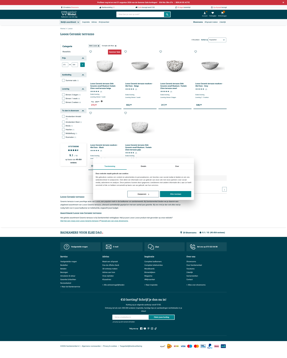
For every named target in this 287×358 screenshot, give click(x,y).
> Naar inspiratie (151, 285)
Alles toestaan (175, 194)
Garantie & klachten (68, 279)
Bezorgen (64, 272)
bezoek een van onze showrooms (114, 221)
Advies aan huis (108, 272)
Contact (189, 279)
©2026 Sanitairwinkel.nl (69, 346)
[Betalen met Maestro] (189, 346)
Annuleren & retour (67, 276)
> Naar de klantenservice (70, 286)
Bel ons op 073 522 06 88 (207, 246)
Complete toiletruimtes (153, 265)
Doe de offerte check (110, 265)
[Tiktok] (155, 328)
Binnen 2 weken (73, 102)
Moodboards (149, 268)
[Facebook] (141, 328)
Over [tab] (177, 166)
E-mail (115, 246)
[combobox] (140, 14)
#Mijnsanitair (149, 279)
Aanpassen (142, 194)
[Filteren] (82, 64)
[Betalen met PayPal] (209, 346)
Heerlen (70, 129)
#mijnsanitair (104, 22)
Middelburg (71, 133)
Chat (157, 246)
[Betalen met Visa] (182, 346)
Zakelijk (223, 22)
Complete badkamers (153, 261)
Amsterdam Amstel (73, 117)
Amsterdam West (74, 122)
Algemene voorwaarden (91, 346)
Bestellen (64, 265)
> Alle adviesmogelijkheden (113, 285)
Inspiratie (86, 22)
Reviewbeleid (65, 283)
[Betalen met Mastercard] (196, 346)
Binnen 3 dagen (73, 94)
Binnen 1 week (73, 98)
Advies (94, 22)
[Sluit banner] (283, 2)
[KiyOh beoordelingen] (162, 346)
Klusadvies (106, 279)
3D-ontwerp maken (109, 268)
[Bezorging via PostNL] (169, 346)
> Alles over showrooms (195, 285)
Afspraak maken (211, 22)
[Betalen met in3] (223, 346)
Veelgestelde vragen (79, 246)
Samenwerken (192, 276)
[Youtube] (145, 328)
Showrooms (198, 22)
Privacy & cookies (110, 346)
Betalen (63, 268)
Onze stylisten (108, 276)
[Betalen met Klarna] (216, 346)
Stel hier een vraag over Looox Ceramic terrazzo (79, 221)
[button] (90, 51)
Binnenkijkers (149, 272)
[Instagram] (152, 328)
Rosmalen (71, 137)
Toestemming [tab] (109, 166)
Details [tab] (143, 166)
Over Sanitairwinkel (194, 265)
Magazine (148, 276)
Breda (69, 125)
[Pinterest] (148, 328)
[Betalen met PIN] (203, 346)
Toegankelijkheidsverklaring (131, 346)
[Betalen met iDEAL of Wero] (176, 346)
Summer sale (72, 80)
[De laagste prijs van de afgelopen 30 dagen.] (101, 101)
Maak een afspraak (110, 261)
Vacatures (190, 268)
